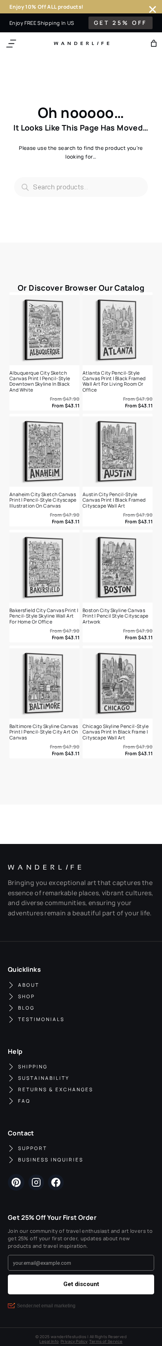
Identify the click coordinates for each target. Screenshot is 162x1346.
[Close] (152, 9)
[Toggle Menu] (11, 43)
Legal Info (49, 1341)
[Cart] (154, 43)
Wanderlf (80, 43)
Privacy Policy (74, 1341)
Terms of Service (105, 1341)
